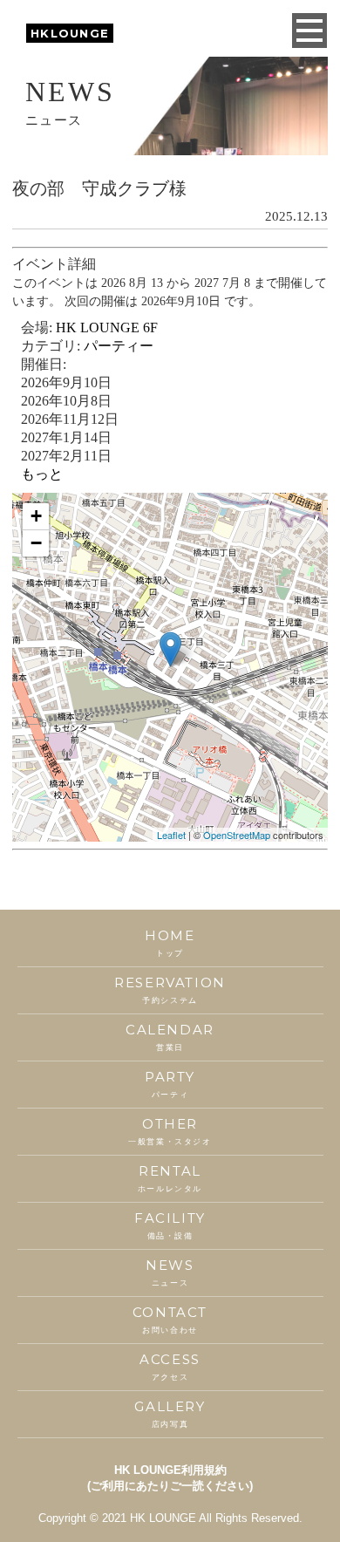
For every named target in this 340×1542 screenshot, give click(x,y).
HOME (169, 942)
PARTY (170, 1083)
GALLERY (169, 1413)
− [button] (36, 543)
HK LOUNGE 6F (107, 327)
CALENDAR (170, 1036)
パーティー (118, 345)
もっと (42, 474)
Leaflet (171, 835)
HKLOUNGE (70, 33)
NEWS (170, 1272)
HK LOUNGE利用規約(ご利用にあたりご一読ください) (170, 1478)
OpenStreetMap (236, 835)
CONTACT (170, 1319)
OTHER (169, 1131)
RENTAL (170, 1178)
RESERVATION (170, 989)
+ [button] (36, 516)
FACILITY (170, 1225)
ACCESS (170, 1366)
